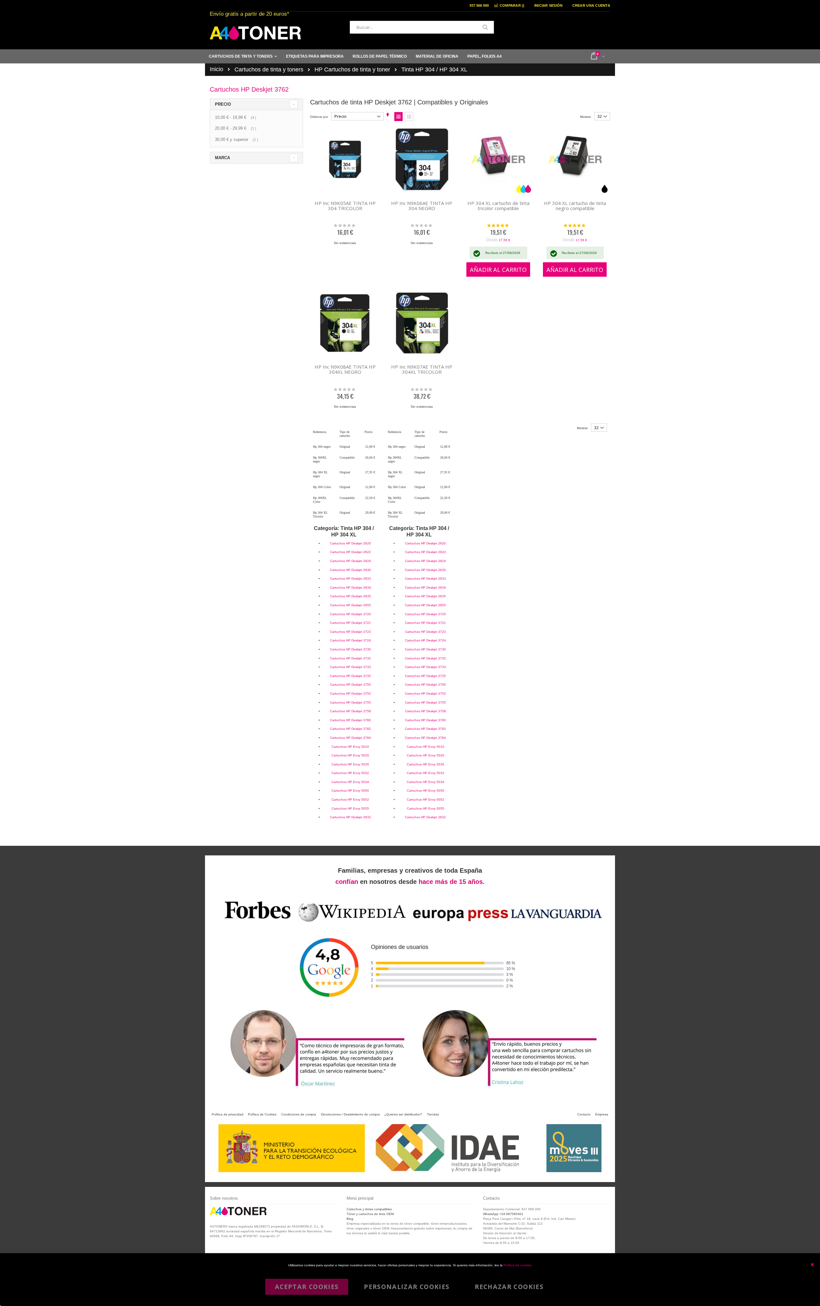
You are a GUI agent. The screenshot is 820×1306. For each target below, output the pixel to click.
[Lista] (409, 116)
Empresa (601, 1114)
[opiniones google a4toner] (410, 923)
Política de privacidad (227, 1114)
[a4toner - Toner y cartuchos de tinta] (255, 33)
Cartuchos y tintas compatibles (369, 1209)
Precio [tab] (223, 104)
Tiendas (433, 1114)
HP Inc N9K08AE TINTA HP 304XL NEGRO (345, 369)
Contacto (584, 1114)
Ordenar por (319, 116)
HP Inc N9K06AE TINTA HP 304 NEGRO (421, 205)
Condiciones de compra (298, 1114)
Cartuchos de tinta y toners (268, 69)
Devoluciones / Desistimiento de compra (350, 1114)
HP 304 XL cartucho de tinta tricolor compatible (498, 205)
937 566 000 (479, 5)
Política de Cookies (262, 1114)
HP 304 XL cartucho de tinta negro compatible (575, 205)
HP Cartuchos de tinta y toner (352, 69)
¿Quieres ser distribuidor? (403, 1114)
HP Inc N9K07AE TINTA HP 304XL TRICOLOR (421, 369)
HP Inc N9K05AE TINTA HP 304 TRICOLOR (345, 205)
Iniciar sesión (548, 5)
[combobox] (422, 27)
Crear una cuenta (591, 5)
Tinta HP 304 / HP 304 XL (434, 69)
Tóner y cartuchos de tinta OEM (370, 1214)
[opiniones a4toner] (314, 1087)
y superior (237, 139)
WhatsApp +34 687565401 (503, 1214)
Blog (350, 1218)
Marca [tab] (222, 157)
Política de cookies (517, 1265)
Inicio (216, 69)
